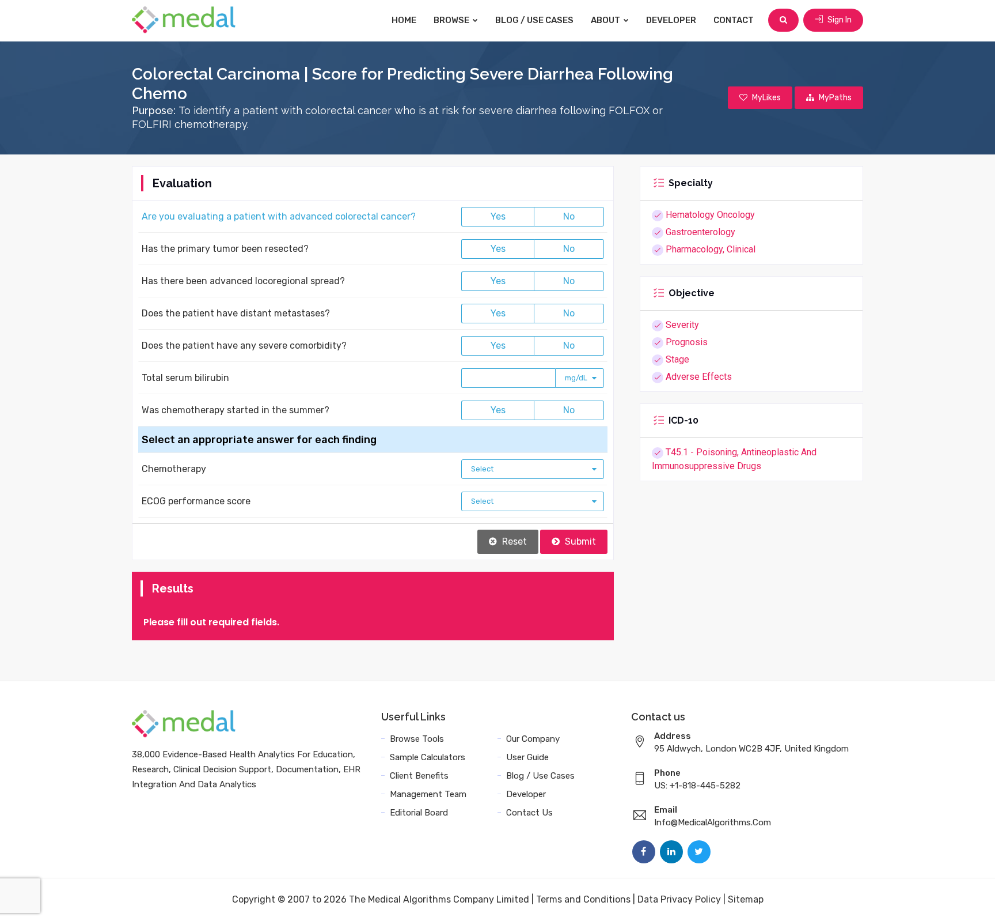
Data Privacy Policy (679, 899)
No (569, 216)
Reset (513, 541)
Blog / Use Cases (534, 20)
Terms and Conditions (583, 899)
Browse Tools (417, 739)
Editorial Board (419, 812)
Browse (452, 20)
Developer (671, 20)
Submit (579, 541)
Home (404, 20)
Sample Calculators (427, 757)
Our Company (533, 739)
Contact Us (529, 812)
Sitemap (746, 899)
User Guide (527, 757)
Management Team (428, 794)
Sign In (839, 20)
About (606, 20)
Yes (498, 216)
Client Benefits (419, 776)
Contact (733, 20)
